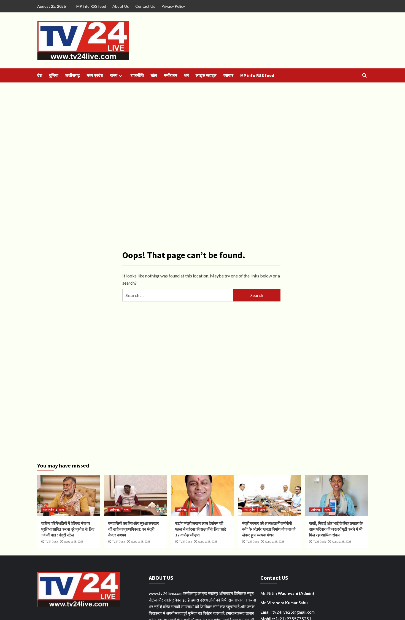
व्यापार (228, 75)
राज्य (113, 75)
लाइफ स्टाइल (206, 75)
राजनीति (137, 75)
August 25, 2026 (73, 542)
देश (39, 75)
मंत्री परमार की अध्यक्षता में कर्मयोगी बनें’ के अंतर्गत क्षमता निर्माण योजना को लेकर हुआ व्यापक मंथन (268, 529)
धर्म (186, 75)
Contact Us (145, 6)
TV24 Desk (51, 542)
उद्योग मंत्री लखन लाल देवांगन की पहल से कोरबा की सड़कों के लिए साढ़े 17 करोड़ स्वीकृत (200, 529)
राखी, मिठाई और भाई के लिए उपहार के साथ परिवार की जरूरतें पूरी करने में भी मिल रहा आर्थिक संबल (336, 529)
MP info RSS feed (91, 6)
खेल (154, 75)
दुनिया (53, 75)
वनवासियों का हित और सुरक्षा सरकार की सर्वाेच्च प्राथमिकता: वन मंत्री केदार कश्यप (133, 529)
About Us (120, 6)
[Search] (364, 75)
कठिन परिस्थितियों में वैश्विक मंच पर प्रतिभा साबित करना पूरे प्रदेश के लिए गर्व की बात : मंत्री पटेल (67, 529)
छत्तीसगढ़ (72, 75)
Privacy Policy (173, 6)
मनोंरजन (170, 75)
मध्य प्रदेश (95, 75)
